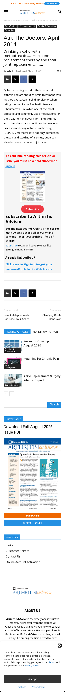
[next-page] (11, 393)
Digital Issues (32, 523)
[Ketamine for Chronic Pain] (13, 363)
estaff (10, 71)
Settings (22, 687)
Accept (32, 679)
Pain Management (27, 26)
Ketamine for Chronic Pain (41, 358)
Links (9, 545)
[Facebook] (23, 79)
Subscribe (52, 3)
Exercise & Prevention (47, 26)
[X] (32, 79)
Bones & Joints (20, 20)
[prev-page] (6, 393)
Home (7, 20)
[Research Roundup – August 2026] (13, 346)
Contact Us (13, 556)
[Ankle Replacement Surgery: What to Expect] (13, 380)
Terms (52, 662)
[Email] (15, 79)
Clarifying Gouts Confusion (51, 317)
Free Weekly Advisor (33, 3)
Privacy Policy (31, 665)
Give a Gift (15, 3)
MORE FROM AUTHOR (45, 331)
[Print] (7, 79)
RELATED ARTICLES (17, 331)
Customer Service (17, 551)
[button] (59, 645)
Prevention (9, 30)
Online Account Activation (23, 562)
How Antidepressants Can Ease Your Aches (16, 317)
